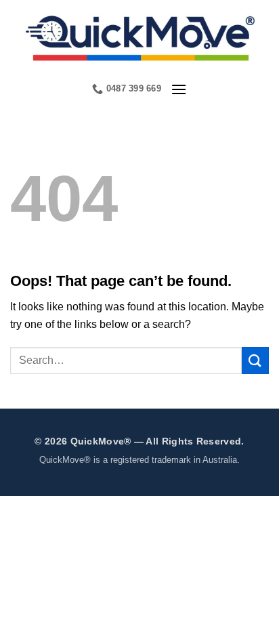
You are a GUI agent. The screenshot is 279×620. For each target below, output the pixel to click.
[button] (179, 89)
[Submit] (255, 360)
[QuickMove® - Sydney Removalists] (139, 36)
